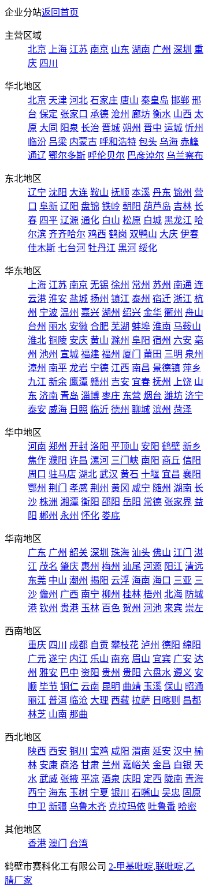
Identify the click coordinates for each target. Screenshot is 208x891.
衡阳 (90, 502)
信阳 (192, 460)
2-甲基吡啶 (131, 866)
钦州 (48, 608)
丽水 (58, 326)
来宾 (173, 608)
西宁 (37, 793)
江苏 (78, 49)
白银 (182, 765)
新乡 (192, 446)
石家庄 (104, 100)
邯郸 (180, 100)
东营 (131, 395)
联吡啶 (169, 866)
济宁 (194, 395)
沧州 (120, 114)
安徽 (78, 326)
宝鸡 (99, 751)
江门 (182, 552)
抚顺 (120, 192)
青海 (194, 779)
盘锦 (90, 206)
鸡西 (97, 234)
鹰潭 (78, 382)
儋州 (48, 594)
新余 (58, 382)
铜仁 (69, 686)
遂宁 (58, 659)
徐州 (120, 285)
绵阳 (192, 645)
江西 (120, 368)
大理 (99, 700)
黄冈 (120, 488)
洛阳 (99, 446)
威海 (58, 409)
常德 (152, 502)
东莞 (37, 580)
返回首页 (60, 12)
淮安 (58, 299)
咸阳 (120, 751)
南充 (120, 659)
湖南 (141, 49)
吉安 (120, 382)
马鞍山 (187, 326)
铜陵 (58, 340)
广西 (69, 594)
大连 (78, 192)
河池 (152, 608)
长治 (90, 128)
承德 (99, 114)
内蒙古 (83, 142)
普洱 (58, 700)
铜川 (78, 751)
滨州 (162, 409)
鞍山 (99, 192)
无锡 (99, 285)
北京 (37, 49)
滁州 (120, 340)
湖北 (88, 474)
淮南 (162, 326)
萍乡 (192, 368)
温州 (69, 312)
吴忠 (171, 793)
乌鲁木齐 (87, 806)
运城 (173, 128)
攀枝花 (125, 645)
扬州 (99, 299)
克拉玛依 (127, 806)
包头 (148, 142)
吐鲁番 (162, 806)
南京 (99, 49)
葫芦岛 (157, 206)
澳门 (58, 843)
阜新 (48, 206)
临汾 (37, 142)
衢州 (173, 312)
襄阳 (192, 474)
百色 (111, 608)
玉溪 (152, 686)
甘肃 (90, 765)
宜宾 (162, 659)
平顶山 (125, 446)
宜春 (141, 382)
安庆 (78, 340)
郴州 (48, 516)
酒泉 (111, 779)
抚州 (162, 382)
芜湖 (120, 326)
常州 (141, 285)
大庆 (168, 234)
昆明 (111, 686)
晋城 (111, 128)
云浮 (120, 580)
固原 (192, 793)
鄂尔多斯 (67, 155)
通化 (90, 220)
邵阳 (111, 502)
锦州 (182, 192)
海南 (141, 580)
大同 (48, 128)
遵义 (182, 672)
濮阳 (58, 460)
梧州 (152, 594)
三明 (173, 354)
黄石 (129, 474)
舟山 (194, 312)
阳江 (173, 566)
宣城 (69, 354)
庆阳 (131, 779)
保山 (173, 686)
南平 (58, 368)
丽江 (37, 700)
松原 (131, 220)
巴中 (69, 672)
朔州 (131, 128)
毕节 (48, 686)
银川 (120, 793)
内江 (78, 659)
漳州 (37, 368)
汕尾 (131, 566)
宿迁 (162, 299)
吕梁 (58, 142)
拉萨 (141, 700)
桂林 (131, 594)
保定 (48, 114)
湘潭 (69, 502)
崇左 (194, 608)
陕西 (37, 751)
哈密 (187, 806)
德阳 (171, 645)
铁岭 (111, 206)
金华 (152, 312)
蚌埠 (141, 326)
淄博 (90, 395)
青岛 (69, 395)
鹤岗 (118, 234)
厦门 (131, 354)
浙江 (182, 299)
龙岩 (78, 368)
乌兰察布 (184, 155)
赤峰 (189, 142)
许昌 (78, 460)
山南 (58, 714)
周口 (37, 474)
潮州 (78, 580)
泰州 (141, 299)
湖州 (111, 312)
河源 (152, 566)
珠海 (120, 552)
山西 (182, 114)
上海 (58, 49)
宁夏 (99, 793)
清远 (194, 566)
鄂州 (37, 488)
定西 (152, 779)
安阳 (150, 446)
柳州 (111, 594)
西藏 (120, 700)
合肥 (99, 326)
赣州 (99, 382)
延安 (162, 751)
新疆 (58, 806)
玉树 (78, 793)
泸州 (150, 645)
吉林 (182, 206)
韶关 (78, 552)
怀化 (90, 516)
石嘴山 (145, 793)
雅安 (48, 672)
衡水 (162, 114)
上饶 (182, 382)
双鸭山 (143, 234)
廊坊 (141, 114)
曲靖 (131, 686)
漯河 (99, 460)
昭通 (194, 686)
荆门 (58, 488)
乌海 (168, 142)
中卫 (37, 806)
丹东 (162, 192)
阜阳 (141, 340)
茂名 (48, 566)
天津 (58, 100)
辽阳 (69, 206)
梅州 (111, 566)
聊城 (141, 409)
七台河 (72, 248)
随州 (162, 488)
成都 (78, 645)
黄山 (99, 340)
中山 (58, 580)
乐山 (99, 659)
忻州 (194, 128)
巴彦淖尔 (145, 155)
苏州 (162, 285)
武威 (48, 779)
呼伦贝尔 (106, 155)
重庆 (37, 645)
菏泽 (182, 409)
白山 (111, 220)
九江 (37, 382)
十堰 (150, 474)
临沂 (99, 409)
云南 (90, 686)
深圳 (182, 49)
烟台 (152, 395)
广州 (162, 49)
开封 (78, 446)
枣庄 (111, 395)
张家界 (178, 502)
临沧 (78, 700)
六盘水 (157, 672)
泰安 (37, 409)
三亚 (182, 580)
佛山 (162, 552)
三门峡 (125, 460)
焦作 (37, 460)
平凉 (90, 779)
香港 (37, 843)
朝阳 (131, 206)
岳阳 (131, 502)
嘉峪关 (136, 765)
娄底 (111, 516)
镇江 (120, 299)
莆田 (152, 354)
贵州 (111, 672)
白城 (152, 220)
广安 (182, 659)
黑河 (127, 248)
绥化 (148, 248)
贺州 (131, 608)
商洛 (69, 765)
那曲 (78, 714)
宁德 (99, 368)
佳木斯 (41, 248)
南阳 (150, 460)
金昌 (162, 765)
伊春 (189, 234)
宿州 (162, 340)
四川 (48, 63)
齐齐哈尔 (67, 234)
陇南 (173, 779)
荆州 (99, 488)
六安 (182, 340)
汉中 (182, 751)
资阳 (90, 672)
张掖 (69, 779)
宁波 (48, 312)
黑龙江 (178, 220)
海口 (162, 580)
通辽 (37, 155)
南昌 (141, 368)
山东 (120, 49)
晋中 (152, 128)
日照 (78, 409)
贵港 (69, 608)
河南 (37, 446)
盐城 (78, 299)
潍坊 (173, 395)
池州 (48, 354)
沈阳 (58, 192)
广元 (37, 659)
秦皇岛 (155, 100)
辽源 (69, 220)
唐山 (129, 100)
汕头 (141, 552)
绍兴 (131, 312)
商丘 (171, 460)
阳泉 (69, 128)
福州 (111, 354)
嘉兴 (90, 312)
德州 (120, 409)
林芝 (37, 714)
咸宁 (141, 488)
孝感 (78, 488)
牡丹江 (102, 248)
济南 (48, 395)
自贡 (99, 645)
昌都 (192, 700)
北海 (173, 594)
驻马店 (62, 474)
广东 (37, 552)
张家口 (74, 114)
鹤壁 (171, 446)
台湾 (78, 843)
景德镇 (166, 368)
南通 (182, 285)
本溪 (141, 192)
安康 (48, 765)
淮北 (37, 340)
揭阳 (99, 580)
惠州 (90, 566)
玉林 (90, 608)
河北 (78, 100)
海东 (58, 793)
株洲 (48, 502)
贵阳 (131, 672)
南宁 (90, 594)
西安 (58, 751)
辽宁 (37, 192)
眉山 (141, 659)
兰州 (111, 765)
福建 (90, 354)
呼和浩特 (117, 142)
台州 (37, 326)
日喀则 (166, 700)
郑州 (58, 446)
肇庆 (69, 566)
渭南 (141, 751)
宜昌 (171, 474)
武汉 (108, 474)
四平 (48, 220)
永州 (69, 516)
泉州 (194, 354)
